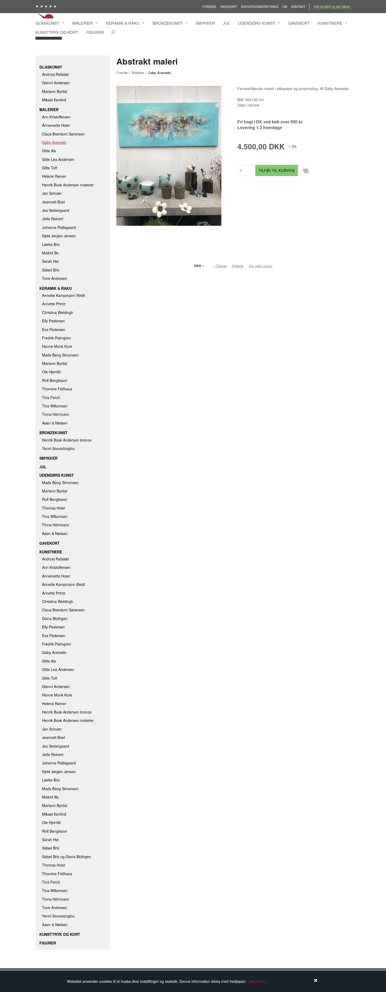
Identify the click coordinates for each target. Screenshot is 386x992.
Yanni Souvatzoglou (58, 448)
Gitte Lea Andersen (58, 159)
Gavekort (228, 6)
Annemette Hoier (56, 125)
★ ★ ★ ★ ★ (46, 6)
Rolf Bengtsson (54, 380)
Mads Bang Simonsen (60, 355)
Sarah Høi (50, 261)
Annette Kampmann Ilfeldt (63, 295)
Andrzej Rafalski (55, 74)
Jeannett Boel (53, 201)
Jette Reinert (52, 218)
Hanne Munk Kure (57, 346)
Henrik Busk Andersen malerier (68, 184)
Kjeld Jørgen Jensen (59, 235)
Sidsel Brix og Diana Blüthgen (66, 856)
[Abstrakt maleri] (168, 155)
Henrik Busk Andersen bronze (67, 440)
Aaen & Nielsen (54, 423)
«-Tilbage (220, 265)
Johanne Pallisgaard (59, 227)
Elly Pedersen (53, 320)
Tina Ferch (51, 397)
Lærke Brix (51, 244)
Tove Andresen (54, 278)
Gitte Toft (49, 167)
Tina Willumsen (54, 405)
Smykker (205, 23)
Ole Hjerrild (51, 371)
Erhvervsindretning (259, 6)
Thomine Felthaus (57, 388)
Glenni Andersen (56, 82)
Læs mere (256, 981)
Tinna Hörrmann (55, 414)
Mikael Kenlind (54, 99)
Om (284, 6)
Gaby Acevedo (54, 142)
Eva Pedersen (53, 329)
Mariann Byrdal (54, 91)
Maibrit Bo (50, 252)
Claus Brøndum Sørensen (63, 134)
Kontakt (298, 6)
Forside (209, 6)
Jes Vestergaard (55, 210)
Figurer (95, 32)
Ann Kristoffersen (56, 116)
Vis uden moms (261, 265)
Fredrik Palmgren (56, 337)
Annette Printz (53, 303)
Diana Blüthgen (54, 618)
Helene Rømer (54, 176)
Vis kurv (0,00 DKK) (332, 6)
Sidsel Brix (50, 269)
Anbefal (237, 265)
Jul (226, 23)
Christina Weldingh (57, 312)
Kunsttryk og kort (56, 32)
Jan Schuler (52, 193)
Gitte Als (49, 150)
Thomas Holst (53, 508)
